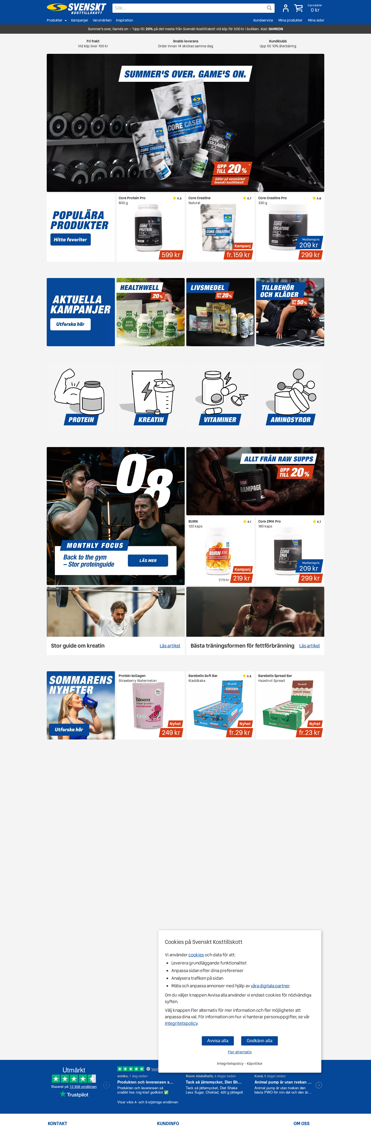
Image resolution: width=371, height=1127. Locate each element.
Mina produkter (290, 20)
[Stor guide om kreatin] (116, 621)
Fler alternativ (240, 1052)
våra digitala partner (270, 986)
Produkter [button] (54, 20)
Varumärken (102, 20)
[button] (308, 8)
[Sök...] (269, 7)
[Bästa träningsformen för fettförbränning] (255, 621)
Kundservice (263, 20)
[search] (193, 8)
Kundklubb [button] (278, 44)
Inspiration (124, 20)
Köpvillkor (255, 1063)
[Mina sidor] (285, 8)
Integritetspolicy (181, 1023)
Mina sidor (316, 20)
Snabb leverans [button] (185, 44)
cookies (196, 955)
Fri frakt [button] (93, 44)
